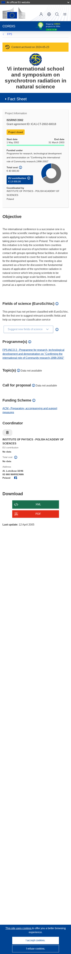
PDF (38, 513)
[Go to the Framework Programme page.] (35, 59)
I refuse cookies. (35, 948)
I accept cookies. (35, 940)
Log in (41, 14)
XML (38, 504)
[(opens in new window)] (13, 13)
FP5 (9, 34)
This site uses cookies (18, 928)
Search (57, 14)
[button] (49, 14)
